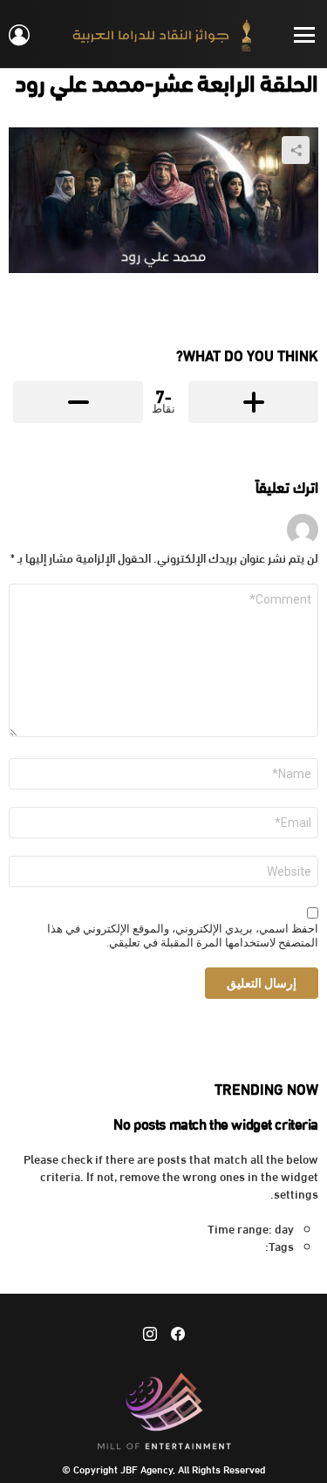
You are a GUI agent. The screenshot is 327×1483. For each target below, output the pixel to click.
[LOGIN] (19, 34)
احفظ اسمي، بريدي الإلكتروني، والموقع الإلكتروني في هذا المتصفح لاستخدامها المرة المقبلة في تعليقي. (182, 936)
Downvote (78, 402)
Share (296, 150)
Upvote (253, 402)
